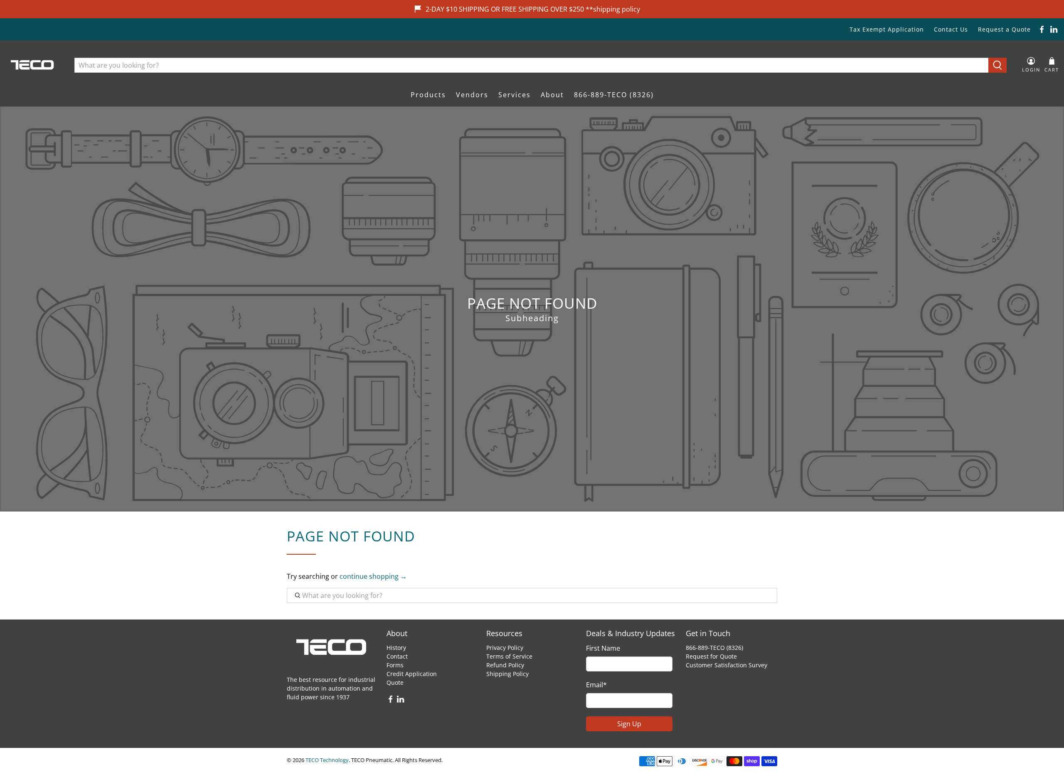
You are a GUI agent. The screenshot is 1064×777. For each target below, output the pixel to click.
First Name (603, 648)
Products (428, 94)
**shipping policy (613, 9)
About (552, 94)
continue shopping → (373, 576)
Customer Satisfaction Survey (726, 665)
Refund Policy (505, 665)
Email (596, 684)
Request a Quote (1004, 29)
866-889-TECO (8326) (614, 94)
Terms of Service (509, 656)
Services (514, 94)
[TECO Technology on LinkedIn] (1054, 29)
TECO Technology (327, 760)
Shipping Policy (507, 674)
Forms (395, 665)
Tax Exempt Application (887, 29)
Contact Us (951, 29)
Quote (395, 682)
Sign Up (629, 723)
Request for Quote (711, 656)
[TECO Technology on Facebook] (1042, 29)
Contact (397, 656)
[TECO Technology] (33, 65)
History (396, 648)
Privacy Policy (504, 648)
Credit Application (412, 674)
